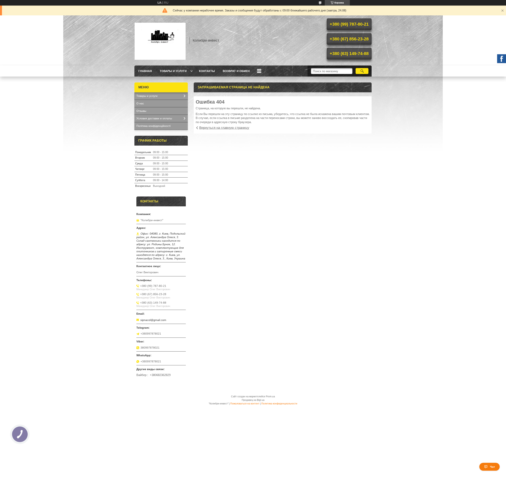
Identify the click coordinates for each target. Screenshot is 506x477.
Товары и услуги (173, 71)
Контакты (207, 71)
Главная (145, 71)
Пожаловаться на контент (245, 403)
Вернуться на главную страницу (224, 128)
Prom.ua (270, 396)
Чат (492, 466)
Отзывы (141, 110)
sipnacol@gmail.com (153, 320)
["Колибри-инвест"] (160, 40)
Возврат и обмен (236, 71)
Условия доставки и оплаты (154, 118)
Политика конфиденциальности (279, 403)
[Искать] (362, 71)
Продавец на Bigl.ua (253, 400)
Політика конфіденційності (153, 125)
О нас (140, 103)
